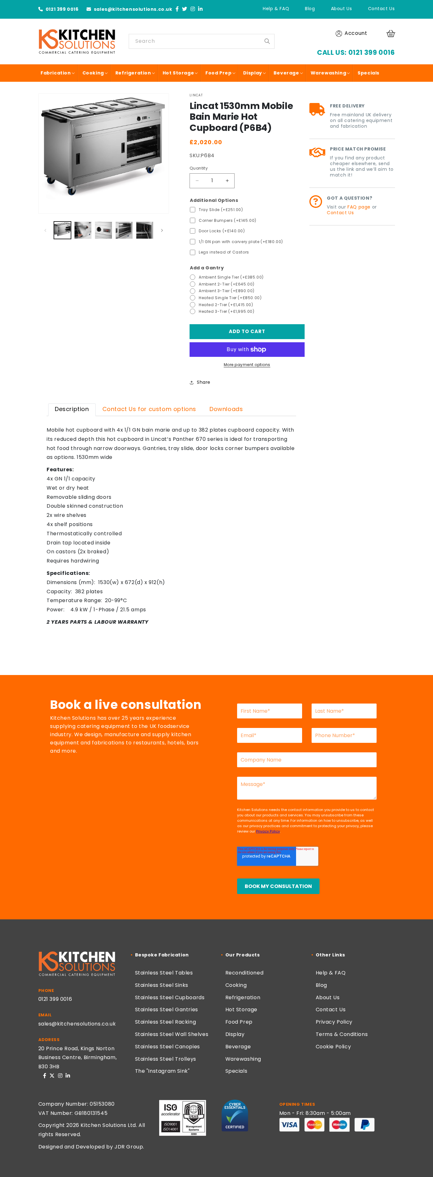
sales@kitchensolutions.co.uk (132, 9)
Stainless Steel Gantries (166, 1009)
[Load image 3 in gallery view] (103, 230)
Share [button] (203, 382)
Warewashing (243, 1059)
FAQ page (359, 207)
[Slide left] (45, 230)
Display (235, 1034)
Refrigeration (243, 997)
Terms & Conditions (342, 1034)
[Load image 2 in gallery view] (83, 230)
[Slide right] (162, 230)
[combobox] (201, 41)
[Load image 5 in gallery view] (144, 230)
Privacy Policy (334, 1022)
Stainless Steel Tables (164, 972)
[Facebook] (177, 9)
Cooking (236, 985)
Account (356, 33)
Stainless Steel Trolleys (165, 1059)
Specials (236, 1071)
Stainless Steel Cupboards (170, 997)
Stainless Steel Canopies (167, 1046)
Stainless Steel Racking (165, 1022)
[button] (392, 34)
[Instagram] (193, 9)
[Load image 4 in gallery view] (124, 230)
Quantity (199, 168)
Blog (310, 8)
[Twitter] (184, 9)
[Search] (267, 41)
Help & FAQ (276, 8)
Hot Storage (241, 1009)
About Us (341, 8)
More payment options (247, 364)
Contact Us (381, 8)
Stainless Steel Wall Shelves (172, 1034)
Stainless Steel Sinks (162, 985)
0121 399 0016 (61, 9)
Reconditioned (244, 972)
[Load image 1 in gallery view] (62, 230)
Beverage (238, 1046)
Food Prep (239, 1022)
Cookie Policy (333, 1046)
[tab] (72, 409)
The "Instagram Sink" (162, 1071)
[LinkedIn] (200, 9)
